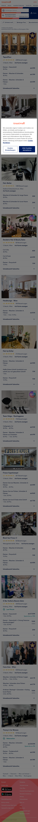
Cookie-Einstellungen (10, 149)
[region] (19, 137)
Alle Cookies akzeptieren (27, 149)
